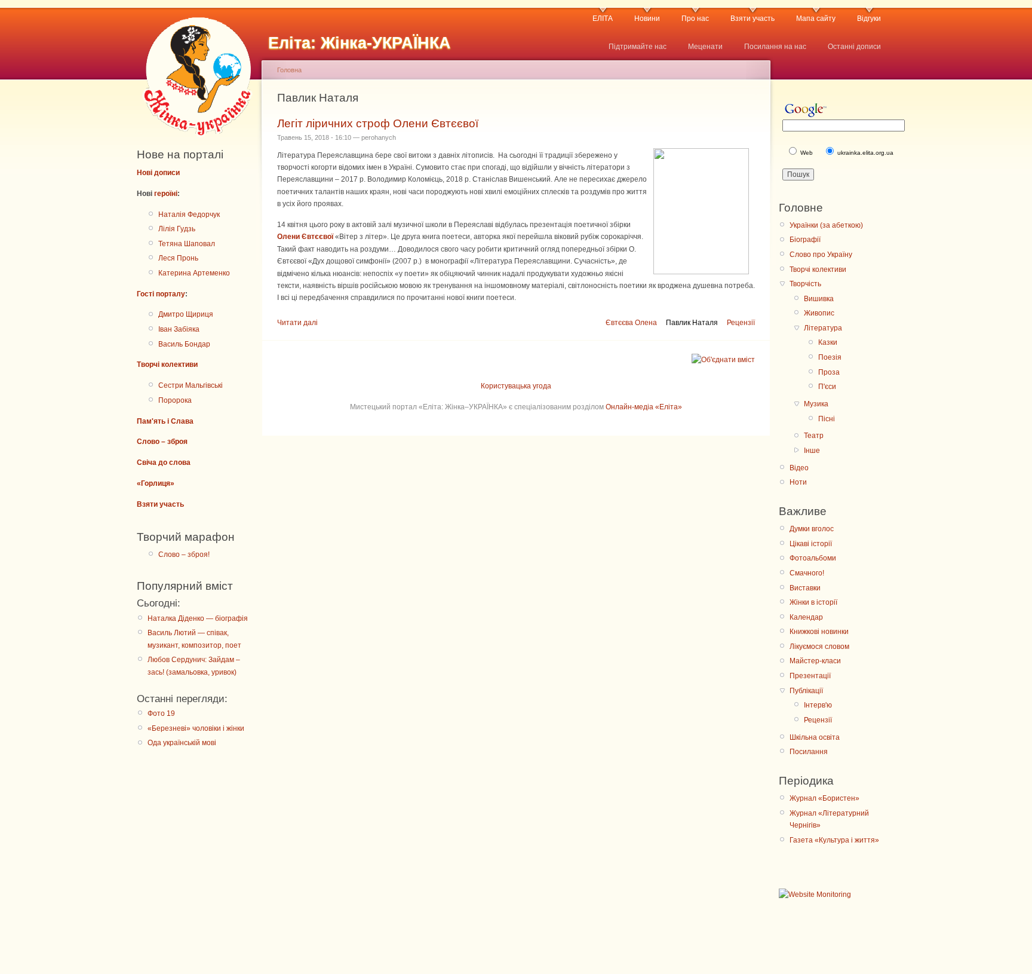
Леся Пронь (178, 258)
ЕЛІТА (602, 18)
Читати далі (297, 322)
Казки (827, 342)
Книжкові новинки (819, 631)
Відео (799, 468)
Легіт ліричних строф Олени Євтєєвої (377, 123)
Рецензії (741, 322)
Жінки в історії (813, 602)
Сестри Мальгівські (190, 385)
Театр (814, 435)
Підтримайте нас (637, 46)
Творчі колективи (167, 364)
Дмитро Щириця (185, 314)
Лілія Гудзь (176, 229)
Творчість (805, 284)
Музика (816, 404)
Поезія (829, 357)
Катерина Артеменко (194, 273)
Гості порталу (161, 294)
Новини (647, 18)
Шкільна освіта (815, 737)
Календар (806, 617)
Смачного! (807, 573)
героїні (165, 193)
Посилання (809, 752)
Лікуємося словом (819, 646)
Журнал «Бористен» (824, 798)
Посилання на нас (775, 46)
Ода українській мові (182, 743)
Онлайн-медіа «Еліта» (644, 407)
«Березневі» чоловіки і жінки (196, 728)
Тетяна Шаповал (186, 244)
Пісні (826, 419)
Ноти (798, 482)
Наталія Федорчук (189, 214)
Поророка (175, 400)
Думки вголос (812, 529)
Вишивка (819, 299)
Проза (829, 372)
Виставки (805, 588)
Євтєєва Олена (631, 322)
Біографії (805, 239)
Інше (812, 450)
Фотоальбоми (813, 558)
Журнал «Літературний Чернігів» (829, 819)
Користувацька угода (516, 386)
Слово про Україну (821, 254)
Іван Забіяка (178, 329)
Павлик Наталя (692, 322)
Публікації (806, 691)
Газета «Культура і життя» (834, 840)
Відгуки (869, 18)
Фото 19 (161, 713)
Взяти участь (752, 18)
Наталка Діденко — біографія (198, 618)
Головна (289, 69)
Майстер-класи (815, 661)
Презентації (810, 676)
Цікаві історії (811, 544)
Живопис (819, 313)
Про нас (695, 18)
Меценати (705, 46)
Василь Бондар (184, 344)
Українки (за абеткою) (826, 225)
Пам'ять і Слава (165, 421)
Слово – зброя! (184, 554)
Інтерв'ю (818, 705)
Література (823, 328)
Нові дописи (158, 173)
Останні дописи (854, 46)
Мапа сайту (816, 18)
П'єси (827, 386)
